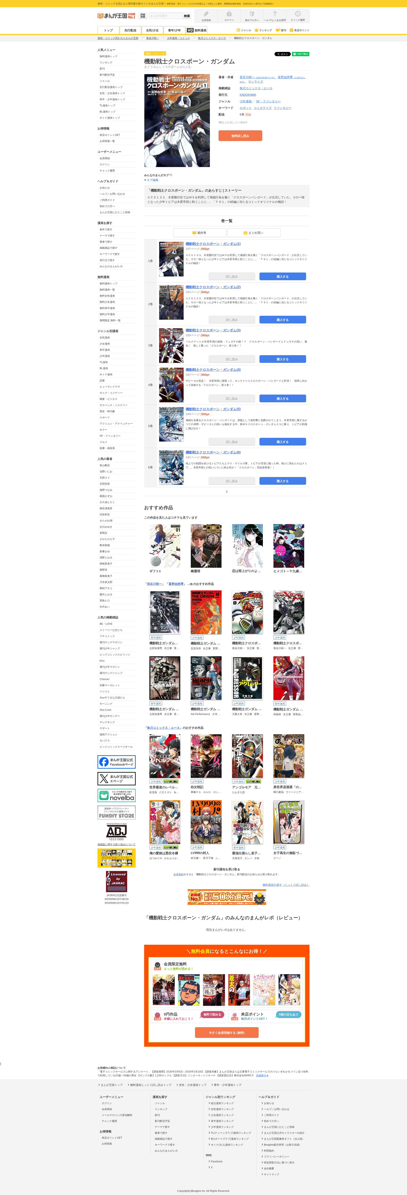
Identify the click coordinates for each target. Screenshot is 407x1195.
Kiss (102, 660)
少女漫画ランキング (222, 1115)
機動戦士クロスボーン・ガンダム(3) (213, 330)
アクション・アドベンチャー (116, 423)
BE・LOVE (106, 623)
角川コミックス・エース (163, 727)
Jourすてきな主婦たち (112, 697)
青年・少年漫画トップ (112, 99)
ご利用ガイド (107, 200)
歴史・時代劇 (107, 411)
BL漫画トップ (108, 111)
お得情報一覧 (107, 141)
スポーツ (105, 417)
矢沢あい (105, 606)
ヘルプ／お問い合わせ (112, 193)
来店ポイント (301, 30)
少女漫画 (105, 343)
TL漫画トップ (107, 105)
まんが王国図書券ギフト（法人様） (284, 1138)
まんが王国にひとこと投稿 (115, 212)
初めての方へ (107, 206)
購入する (283, 276)
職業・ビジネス (108, 399)
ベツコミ (105, 691)
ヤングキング (107, 722)
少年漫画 (105, 356)
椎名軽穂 (105, 545)
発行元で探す (107, 260)
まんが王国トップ (112, 1084)
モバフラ (105, 740)
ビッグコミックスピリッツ (115, 654)
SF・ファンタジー (110, 435)
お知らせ (105, 187)
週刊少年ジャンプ (110, 648)
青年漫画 (105, 349)
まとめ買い (255, 232)
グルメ (103, 442)
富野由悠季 (176, 584)
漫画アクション (108, 734)
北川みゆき (106, 526)
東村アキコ (106, 588)
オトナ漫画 (106, 374)
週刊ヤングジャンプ (111, 673)
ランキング (265, 30)
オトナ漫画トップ (110, 117)
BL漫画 (104, 368)
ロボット (246, 108)
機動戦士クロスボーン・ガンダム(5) (213, 409)
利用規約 (269, 1150)
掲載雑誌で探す (108, 247)
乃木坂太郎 (106, 582)
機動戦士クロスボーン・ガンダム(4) (213, 369)
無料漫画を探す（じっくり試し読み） (286, 884)
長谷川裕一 (258, 77)
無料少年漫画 (107, 314)
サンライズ (255, 81)
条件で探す (106, 229)
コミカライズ (263, 108)
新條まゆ (105, 551)
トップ (108, 30)
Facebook (216, 1161)
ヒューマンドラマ (110, 386)
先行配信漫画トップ (111, 87)
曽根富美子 (106, 563)
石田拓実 (105, 483)
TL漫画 (104, 362)
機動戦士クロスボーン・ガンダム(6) (213, 452)
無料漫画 (200, 30)
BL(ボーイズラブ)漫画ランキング (230, 1138)
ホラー (103, 429)
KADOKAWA (248, 94)
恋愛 (102, 380)
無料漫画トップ (108, 56)
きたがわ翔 (106, 520)
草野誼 (103, 532)
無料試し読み (240, 136)
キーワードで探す (110, 254)
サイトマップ (271, 1174)
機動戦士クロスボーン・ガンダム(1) (213, 244)
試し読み (232, 276)
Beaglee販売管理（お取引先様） (283, 1144)
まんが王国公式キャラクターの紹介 (284, 1132)
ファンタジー (282, 108)
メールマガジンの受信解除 (117, 1115)
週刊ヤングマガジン (111, 642)
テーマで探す (107, 235)
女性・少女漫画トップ (112, 93)
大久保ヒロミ (107, 502)
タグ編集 (153, 180)
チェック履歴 (107, 170)
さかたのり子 (107, 539)
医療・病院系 (107, 448)
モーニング (106, 703)
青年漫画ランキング (222, 1121)
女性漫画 (105, 337)
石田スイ (105, 477)
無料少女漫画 (107, 301)
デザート (105, 728)
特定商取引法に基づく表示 (279, 1162)
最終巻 (201, 232)
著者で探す (106, 241)
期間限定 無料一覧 (110, 320)
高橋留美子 (106, 576)
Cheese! (104, 679)
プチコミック (107, 636)
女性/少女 (152, 30)
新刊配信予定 (107, 74)
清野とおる (106, 557)
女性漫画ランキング (222, 1109)
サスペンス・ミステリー (114, 405)
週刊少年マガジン (110, 666)
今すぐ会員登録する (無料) (227, 1032)
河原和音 (105, 514)
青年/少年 (174, 30)
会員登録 (105, 158)
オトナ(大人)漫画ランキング (227, 1144)
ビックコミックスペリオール (116, 746)
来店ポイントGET (110, 135)
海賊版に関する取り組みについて (117, 844)
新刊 (283, 30)
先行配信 (130, 30)
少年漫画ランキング (222, 1126)
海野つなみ (106, 489)
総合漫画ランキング (222, 1103)
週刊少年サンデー (110, 716)
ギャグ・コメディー (111, 392)
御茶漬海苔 (106, 508)
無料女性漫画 (107, 295)
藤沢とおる (106, 594)
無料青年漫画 (107, 308)
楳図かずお (106, 496)
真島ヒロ (105, 600)
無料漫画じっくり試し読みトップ (150, 1084)
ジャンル (246, 30)
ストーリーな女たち (111, 630)
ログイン (105, 164)
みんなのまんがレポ (111, 266)
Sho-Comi (105, 709)
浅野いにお (106, 471)
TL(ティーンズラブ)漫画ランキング (231, 1132)
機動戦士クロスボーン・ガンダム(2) (213, 287)
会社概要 (269, 1168)
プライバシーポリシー (276, 1156)
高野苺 (103, 569)
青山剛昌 (105, 465)
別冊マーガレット (110, 685)
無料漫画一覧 (107, 289)
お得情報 (107, 1143)
